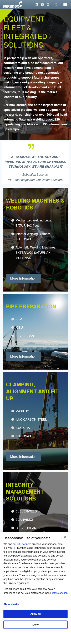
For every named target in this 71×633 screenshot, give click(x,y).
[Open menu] (65, 4)
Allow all (35, 613)
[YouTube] (42, 4)
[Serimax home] (12, 4)
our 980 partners (22, 543)
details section (60, 592)
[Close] (65, 537)
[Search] (56, 4)
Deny (35, 624)
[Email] (48, 4)
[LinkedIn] (36, 4)
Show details (11, 604)
